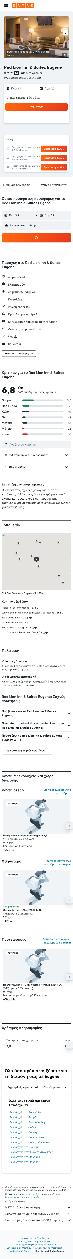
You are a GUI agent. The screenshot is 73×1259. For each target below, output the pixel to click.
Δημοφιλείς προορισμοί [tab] (22, 1087)
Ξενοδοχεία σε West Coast (48, 1247)
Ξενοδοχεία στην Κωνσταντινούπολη (31, 1152)
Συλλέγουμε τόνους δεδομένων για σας (32, 1213)
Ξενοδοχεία (43, 1238)
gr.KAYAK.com (26, 1238)
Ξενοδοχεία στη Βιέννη (23, 1132)
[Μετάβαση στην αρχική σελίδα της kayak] (23, 5)
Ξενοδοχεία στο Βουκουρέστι (27, 1137)
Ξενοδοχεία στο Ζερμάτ (24, 1117)
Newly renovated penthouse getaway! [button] (25, 835)
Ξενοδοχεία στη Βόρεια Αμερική (34, 1241)
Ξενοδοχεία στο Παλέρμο (24, 1147)
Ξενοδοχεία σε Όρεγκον (19, 1247)
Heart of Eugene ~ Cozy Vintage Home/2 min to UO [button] (32, 984)
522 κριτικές (34, 73)
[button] (6, 5)
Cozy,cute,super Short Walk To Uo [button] (22, 910)
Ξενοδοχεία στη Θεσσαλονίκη (27, 1122)
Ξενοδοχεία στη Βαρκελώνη (26, 1112)
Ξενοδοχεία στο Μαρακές (25, 1162)
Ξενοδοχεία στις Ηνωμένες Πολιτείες (34, 1244)
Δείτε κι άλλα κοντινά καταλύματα (57, 791)
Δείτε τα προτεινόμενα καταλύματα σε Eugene (57, 940)
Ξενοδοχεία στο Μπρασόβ (25, 1157)
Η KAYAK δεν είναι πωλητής (23, 1207)
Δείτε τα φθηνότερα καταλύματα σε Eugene (57, 862)
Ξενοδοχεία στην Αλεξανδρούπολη (30, 1142)
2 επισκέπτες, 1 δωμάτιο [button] (24, 97)
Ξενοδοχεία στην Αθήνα (24, 1127)
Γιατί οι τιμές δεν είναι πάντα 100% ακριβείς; (34, 1220)
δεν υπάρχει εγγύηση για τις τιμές (22, 1197)
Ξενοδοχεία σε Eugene (20, 1251)
